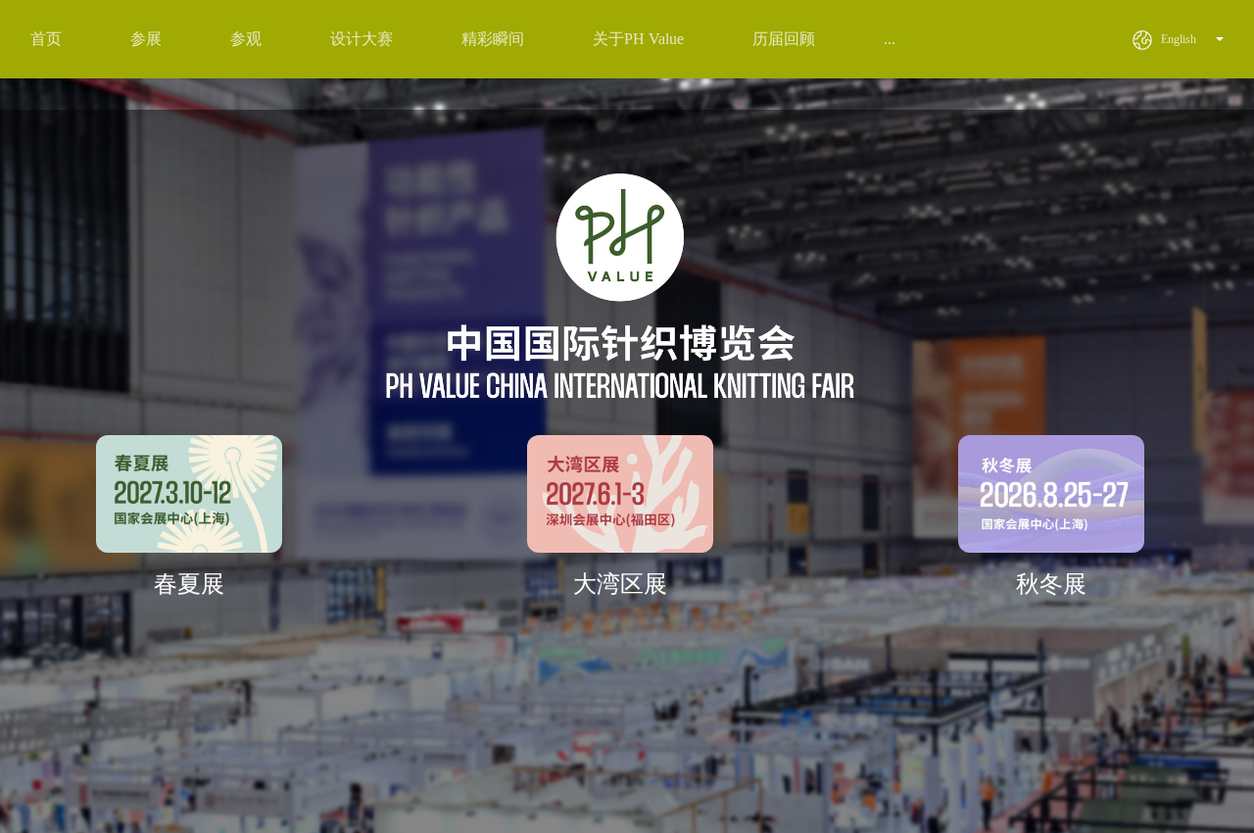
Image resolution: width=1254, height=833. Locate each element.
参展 (146, 38)
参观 (246, 38)
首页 (46, 38)
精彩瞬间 (492, 38)
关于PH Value (638, 38)
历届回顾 (783, 38)
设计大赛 (361, 38)
